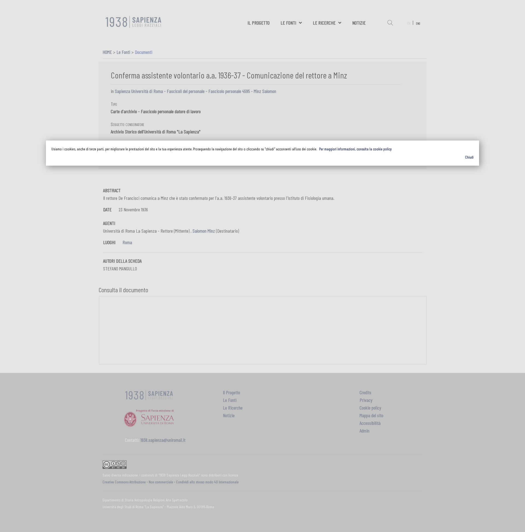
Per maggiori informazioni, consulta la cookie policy (355, 149)
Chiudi (469, 157)
